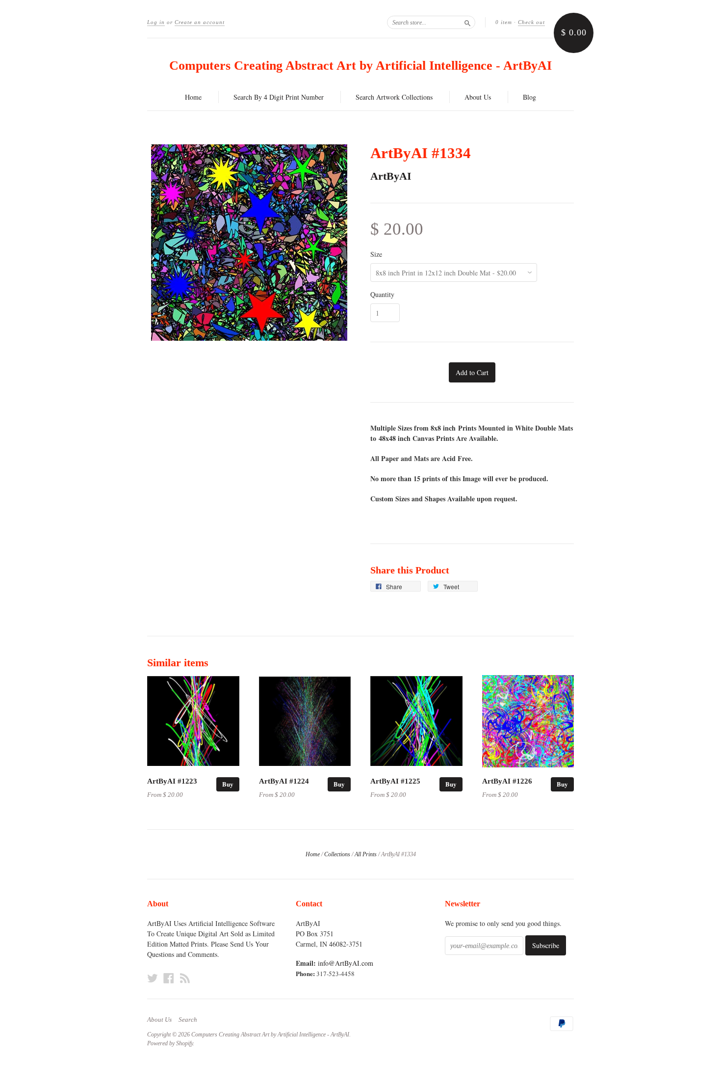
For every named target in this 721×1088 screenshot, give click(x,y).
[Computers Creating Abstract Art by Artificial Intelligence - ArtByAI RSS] (185, 978)
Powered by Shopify (170, 1043)
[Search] (467, 22)
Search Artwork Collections (394, 97)
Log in (156, 22)
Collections (337, 854)
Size (376, 254)
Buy (227, 784)
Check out (531, 22)
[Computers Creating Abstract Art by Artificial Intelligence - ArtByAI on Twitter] (152, 978)
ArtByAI (391, 176)
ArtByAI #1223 (172, 781)
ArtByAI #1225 (395, 781)
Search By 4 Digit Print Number (278, 97)
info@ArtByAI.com (345, 963)
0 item (503, 22)
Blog (529, 97)
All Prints (366, 854)
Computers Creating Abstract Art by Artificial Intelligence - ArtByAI (360, 65)
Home (193, 97)
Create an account (200, 22)
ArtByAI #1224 (284, 781)
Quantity (382, 295)
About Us (477, 97)
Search (188, 1019)
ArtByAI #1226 (507, 781)
